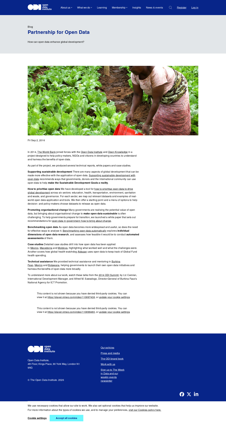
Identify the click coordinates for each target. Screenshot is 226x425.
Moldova (62, 248)
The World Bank (46, 152)
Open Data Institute (92, 152)
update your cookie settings (114, 297)
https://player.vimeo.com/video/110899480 (71, 312)
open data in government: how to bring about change (81, 221)
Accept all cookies (66, 418)
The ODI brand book (112, 358)
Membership (118, 7)
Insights (136, 7)
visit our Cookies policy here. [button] (145, 410)
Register (181, 7)
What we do (83, 7)
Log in (194, 7)
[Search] (170, 7)
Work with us (108, 364)
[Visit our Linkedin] (196, 394)
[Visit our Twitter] (189, 394)
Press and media (110, 353)
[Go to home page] (41, 7)
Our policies (107, 347)
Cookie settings (37, 418)
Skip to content (38, 16)
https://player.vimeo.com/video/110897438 (71, 297)
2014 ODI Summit (109, 275)
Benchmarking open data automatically (85, 230)
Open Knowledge (118, 152)
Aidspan (82, 251)
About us (65, 7)
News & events (154, 7)
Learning (102, 7)
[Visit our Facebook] (182, 394)
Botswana (53, 265)
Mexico (34, 248)
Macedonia (46, 248)
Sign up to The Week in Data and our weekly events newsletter (112, 375)
